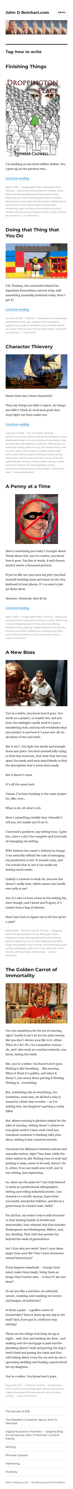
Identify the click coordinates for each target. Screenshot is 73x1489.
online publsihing (44, 208)
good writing (32, 447)
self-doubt (20, 948)
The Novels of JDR (18, 1411)
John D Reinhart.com (27, 12)
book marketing (15, 194)
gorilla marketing (15, 941)
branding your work (16, 197)
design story (59, 440)
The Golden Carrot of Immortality (31, 972)
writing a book (31, 212)
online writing (50, 944)
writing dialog (38, 465)
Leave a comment (24, 472)
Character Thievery (29, 346)
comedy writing (43, 440)
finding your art (56, 443)
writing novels (42, 468)
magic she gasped (16, 944)
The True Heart (35, 433)
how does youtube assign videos (39, 201)
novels (50, 450)
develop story (13, 443)
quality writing (36, 454)
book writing (51, 194)
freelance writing (15, 447)
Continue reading (17, 178)
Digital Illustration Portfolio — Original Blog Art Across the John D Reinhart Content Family (34, 1435)
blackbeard (12, 440)
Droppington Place (32, 187)
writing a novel (48, 212)
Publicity (30, 1385)
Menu (62, 12)
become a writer (58, 436)
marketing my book (52, 631)
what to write (25, 458)
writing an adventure (17, 465)
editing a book (32, 627)
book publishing (34, 194)
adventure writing (27, 190)
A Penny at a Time (28, 486)
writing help (38, 951)
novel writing (25, 208)
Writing (10, 190)
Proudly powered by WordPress (48, 1482)
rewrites (49, 454)
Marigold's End (52, 187)
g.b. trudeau (34, 321)
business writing (50, 623)
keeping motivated (45, 204)
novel (18, 450)
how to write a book (23, 204)
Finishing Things (26, 66)
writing (18, 212)
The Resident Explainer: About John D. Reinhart (32, 1421)
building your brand (39, 197)
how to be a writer (50, 447)
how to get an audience (28, 325)
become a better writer (50, 190)
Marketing (11, 208)
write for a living (42, 458)
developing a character (34, 443)
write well (57, 458)
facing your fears (49, 934)
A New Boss (20, 652)
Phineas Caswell (30, 930)
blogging (20, 623)
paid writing (20, 454)
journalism (21, 631)
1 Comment (29, 332)
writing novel (26, 468)
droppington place (38, 1388)
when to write (53, 1392)
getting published (35, 937)
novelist (42, 450)
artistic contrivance (37, 436)
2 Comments (31, 215)
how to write (24, 328)
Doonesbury (44, 318)
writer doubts (13, 461)
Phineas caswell (36, 1392)
